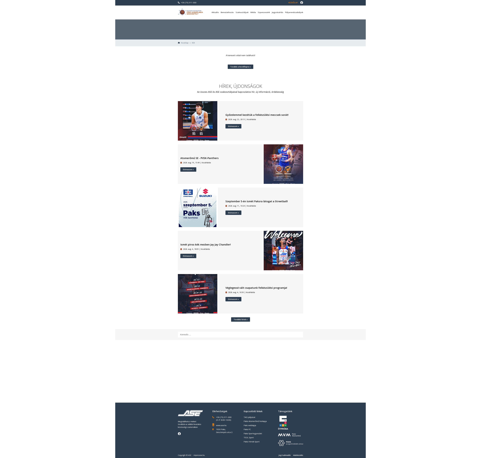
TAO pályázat (249, 417)
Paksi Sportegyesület (253, 433)
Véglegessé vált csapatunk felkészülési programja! (256, 287)
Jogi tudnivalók (285, 455)
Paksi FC (247, 429)
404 (193, 43)
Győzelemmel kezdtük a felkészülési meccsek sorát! (256, 115)
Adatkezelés (298, 455)
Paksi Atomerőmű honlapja (255, 421)
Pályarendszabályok (294, 12)
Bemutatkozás (227, 12)
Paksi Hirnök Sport (252, 441)
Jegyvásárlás (277, 12)
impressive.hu (199, 455)
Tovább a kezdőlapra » (240, 66)
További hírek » (241, 319)
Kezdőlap (293, 2)
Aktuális (215, 12)
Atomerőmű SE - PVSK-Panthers (199, 158)
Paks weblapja (250, 425)
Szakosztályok (242, 12)
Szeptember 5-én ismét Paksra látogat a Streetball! (256, 201)
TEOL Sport (249, 437)
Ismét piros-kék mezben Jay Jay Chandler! (205, 244)
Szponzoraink (264, 12)
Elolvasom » (233, 126)
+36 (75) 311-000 (188, 2)
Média (253, 12)
